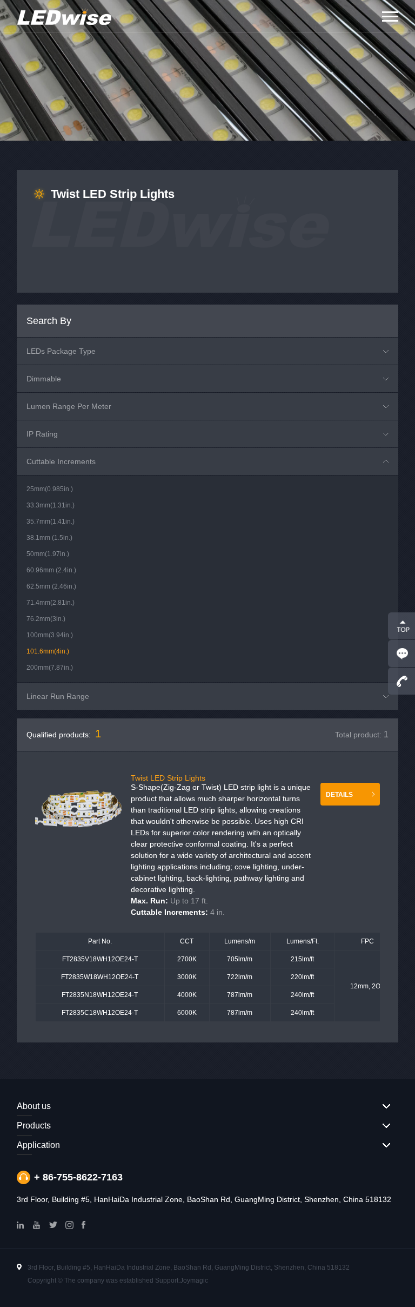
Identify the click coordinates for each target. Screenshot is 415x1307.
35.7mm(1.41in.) (50, 521)
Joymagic (194, 1280)
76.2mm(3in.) (45, 619)
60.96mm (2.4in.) (51, 570)
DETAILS (339, 794)
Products (34, 1125)
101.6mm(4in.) (47, 651)
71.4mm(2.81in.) (50, 602)
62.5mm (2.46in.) (51, 586)
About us (34, 1106)
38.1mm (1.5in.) (49, 538)
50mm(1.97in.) (47, 554)
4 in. (178, 912)
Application (38, 1145)
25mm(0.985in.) (49, 489)
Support (166, 1280)
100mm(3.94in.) (49, 635)
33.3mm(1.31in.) (50, 505)
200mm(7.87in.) (49, 667)
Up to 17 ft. (169, 900)
